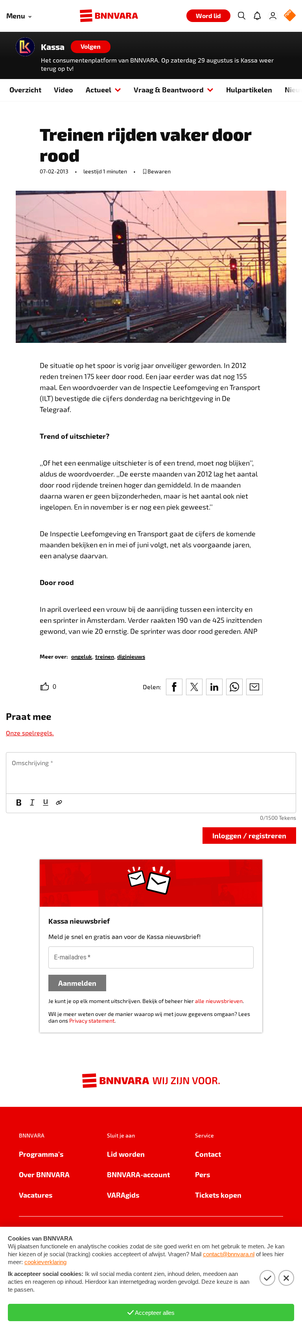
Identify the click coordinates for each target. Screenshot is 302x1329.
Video (63, 89)
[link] (81, 656)
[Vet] (19, 803)
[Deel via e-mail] (254, 687)
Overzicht (25, 89)
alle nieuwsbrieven (219, 1001)
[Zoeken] (241, 15)
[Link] (59, 803)
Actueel (98, 89)
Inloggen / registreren (249, 835)
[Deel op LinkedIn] (214, 687)
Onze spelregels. (30, 732)
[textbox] (151, 773)
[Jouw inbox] (257, 15)
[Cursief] (32, 803)
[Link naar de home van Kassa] (25, 46)
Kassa (52, 47)
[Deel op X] (194, 687)
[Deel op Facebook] (174, 687)
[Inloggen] (273, 15)
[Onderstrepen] (45, 803)
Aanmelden (77, 983)
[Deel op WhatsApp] (234, 687)
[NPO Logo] (290, 15)
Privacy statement (91, 1020)
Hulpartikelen (249, 89)
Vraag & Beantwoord (169, 89)
